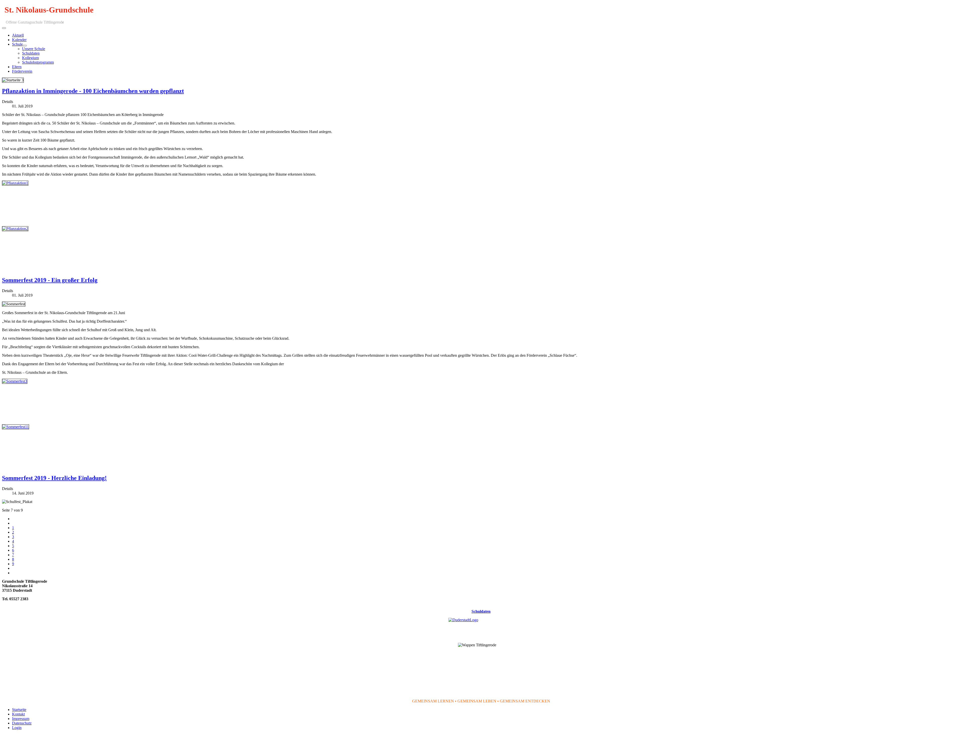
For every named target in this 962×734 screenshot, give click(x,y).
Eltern (17, 67)
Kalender (19, 40)
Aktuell (18, 35)
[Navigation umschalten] (4, 28)
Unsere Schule (33, 49)
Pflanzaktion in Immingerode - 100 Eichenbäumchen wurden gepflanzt (93, 91)
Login (17, 727)
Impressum (20, 718)
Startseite (19, 709)
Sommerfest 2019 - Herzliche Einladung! (54, 478)
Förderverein (22, 71)
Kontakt (18, 714)
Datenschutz (22, 723)
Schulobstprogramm (38, 62)
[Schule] (25, 45)
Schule (17, 44)
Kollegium (30, 58)
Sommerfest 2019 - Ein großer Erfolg (49, 280)
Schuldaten (31, 53)
